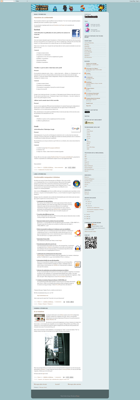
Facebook (56, 25)
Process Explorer (62, 276)
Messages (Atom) (43, 387)
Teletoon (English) (88, 167)
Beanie (94, 224)
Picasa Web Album (91, 147)
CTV (86, 160)
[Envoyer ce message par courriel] (68, 167)
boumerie (40, 379)
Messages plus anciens (74, 384)
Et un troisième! (39, 311)
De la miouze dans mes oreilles (92, 94)
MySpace (89, 142)
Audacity (50, 247)
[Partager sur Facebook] (73, 167)
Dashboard (53, 157)
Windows (40, 304)
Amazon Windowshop (89, 43)
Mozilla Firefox (57, 209)
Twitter (88, 129)
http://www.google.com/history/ (52, 148)
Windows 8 (50, 304)
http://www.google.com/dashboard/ (65, 157)
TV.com (88, 138)
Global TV (87, 162)
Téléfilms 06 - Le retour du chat (92, 64)
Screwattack (87, 53)
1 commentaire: (58, 377)
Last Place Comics (88, 180)
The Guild (87, 194)
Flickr (88, 145)
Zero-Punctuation (88, 57)
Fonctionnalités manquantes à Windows (47, 177)
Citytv (86, 158)
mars (89, 203)
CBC (86, 156)
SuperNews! (87, 55)
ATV (86, 155)
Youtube (88, 134)
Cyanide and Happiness (89, 179)
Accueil (57, 384)
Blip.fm (88, 143)
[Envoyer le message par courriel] (66, 167)
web (68, 379)
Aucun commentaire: (59, 167)
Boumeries (87, 177)
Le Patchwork (89, 77)
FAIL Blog (87, 44)
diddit (88, 149)
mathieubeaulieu (55, 379)
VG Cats (86, 184)
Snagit (60, 240)
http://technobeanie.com (42, 295)
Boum (62, 315)
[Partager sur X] (71, 167)
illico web (87, 164)
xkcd (86, 186)
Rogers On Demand (89, 165)
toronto (65, 379)
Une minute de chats (90, 78)
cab (43, 379)
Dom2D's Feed (89, 103)
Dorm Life (87, 192)
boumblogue (89, 82)
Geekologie (87, 46)
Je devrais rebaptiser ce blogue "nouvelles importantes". (94, 84)
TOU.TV (86, 171)
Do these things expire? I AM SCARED (94, 69)
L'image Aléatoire (90, 88)
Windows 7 (45, 304)
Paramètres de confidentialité (43, 17)
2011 (87, 199)
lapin (43, 373)
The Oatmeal (87, 182)
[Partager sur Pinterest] (75, 167)
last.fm (88, 133)
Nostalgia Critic (88, 50)
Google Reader (90, 131)
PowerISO (58, 284)
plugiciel (61, 379)
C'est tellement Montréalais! (92, 93)
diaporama (47, 379)
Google (62, 25)
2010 (87, 214)
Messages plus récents (40, 384)
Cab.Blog (88, 73)
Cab (71, 315)
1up (87, 140)
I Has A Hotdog (88, 48)
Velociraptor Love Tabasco (92, 68)
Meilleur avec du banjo (91, 63)
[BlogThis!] (70, 167)
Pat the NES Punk (88, 52)
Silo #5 (87, 89)
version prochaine (66, 369)
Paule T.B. (88, 105)
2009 (87, 216)
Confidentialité (41, 169)
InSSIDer (56, 265)
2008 (87, 218)
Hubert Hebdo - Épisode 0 (91, 99)
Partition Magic (40, 255)
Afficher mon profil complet (90, 231)
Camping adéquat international (93, 98)
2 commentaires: (58, 301)
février (89, 205)
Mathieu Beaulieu (50, 319)
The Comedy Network (89, 169)
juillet (89, 201)
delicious (89, 136)
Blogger (77, 396)
